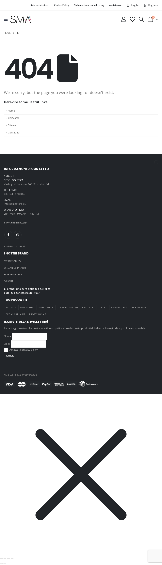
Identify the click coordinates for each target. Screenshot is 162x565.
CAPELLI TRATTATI (68, 307)
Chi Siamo (14, 118)
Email (7, 343)
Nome (7, 336)
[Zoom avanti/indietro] (1, 558)
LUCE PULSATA (138, 307)
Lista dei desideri (39, 5)
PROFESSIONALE (37, 314)
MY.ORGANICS (12, 261)
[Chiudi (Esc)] (12, 558)
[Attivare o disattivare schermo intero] (5, 558)
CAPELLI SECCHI (46, 307)
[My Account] (124, 19)
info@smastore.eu (15, 204)
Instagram (18, 235)
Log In (134, 5)
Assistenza (115, 5)
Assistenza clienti (14, 246)
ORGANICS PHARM (15, 267)
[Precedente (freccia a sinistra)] (1, 563)
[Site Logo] (20, 19)
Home (11, 110)
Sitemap (13, 125)
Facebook (8, 235)
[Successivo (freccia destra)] (5, 563)
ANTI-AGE (11, 307)
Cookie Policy (61, 5)
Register (153, 5)
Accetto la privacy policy (23, 349)
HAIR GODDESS (13, 274)
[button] (7, 19)
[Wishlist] (132, 19)
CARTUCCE (87, 307)
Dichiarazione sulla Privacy (89, 5)
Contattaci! (14, 132)
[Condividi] (8, 558)
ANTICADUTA (27, 307)
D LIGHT (8, 281)
